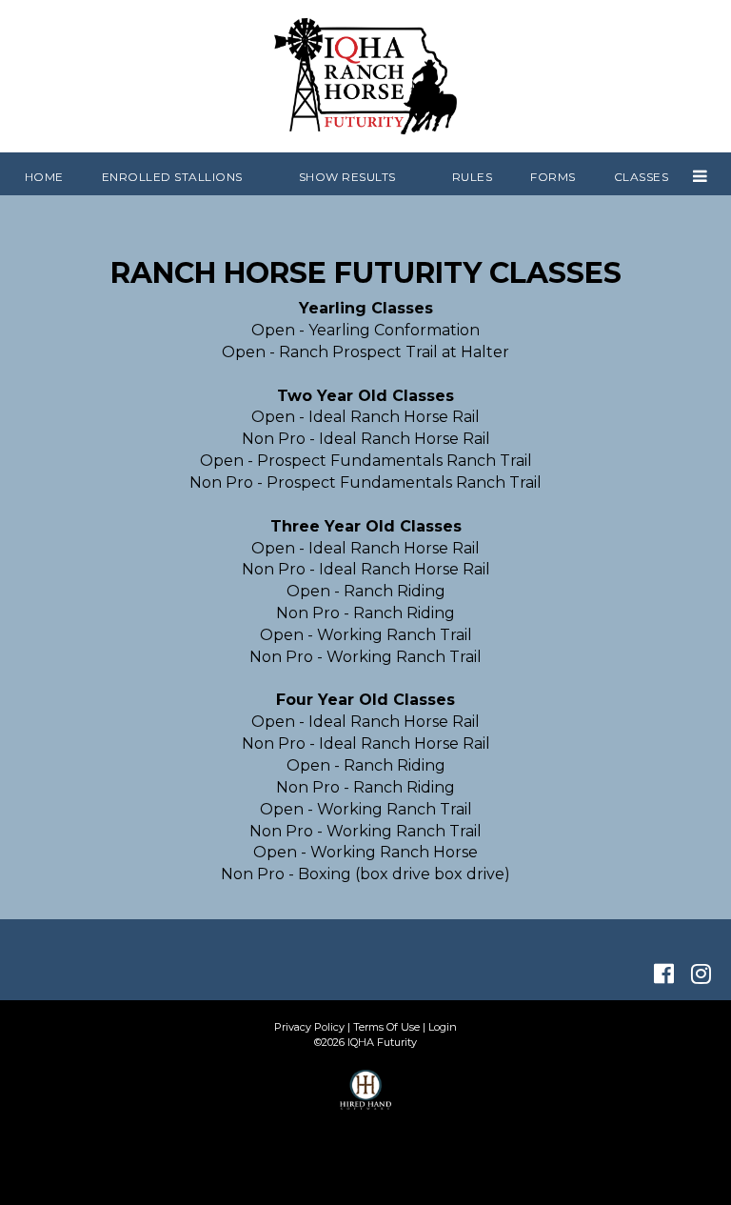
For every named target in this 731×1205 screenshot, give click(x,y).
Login (442, 1027)
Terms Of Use (386, 1027)
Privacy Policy (309, 1027)
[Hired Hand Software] (366, 1098)
